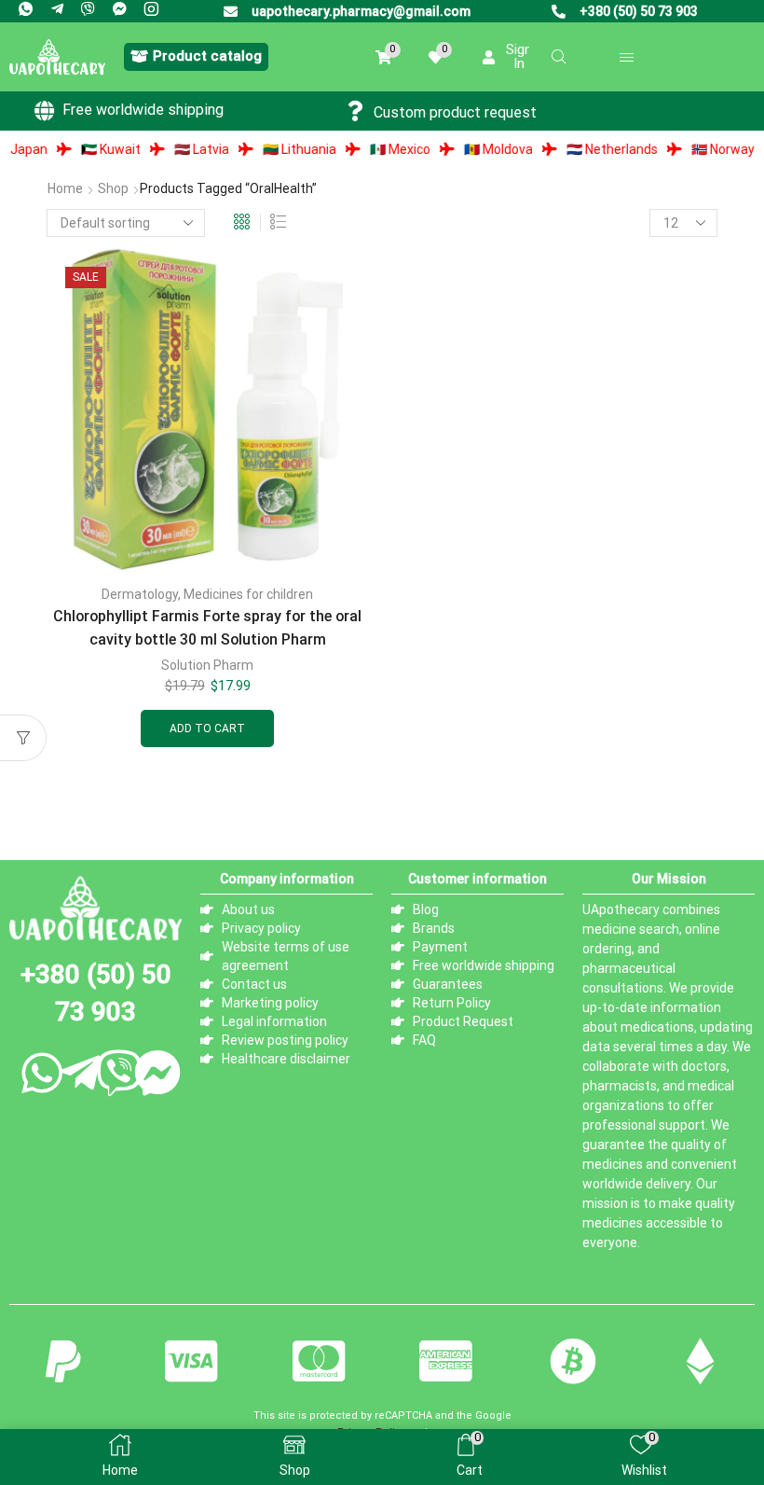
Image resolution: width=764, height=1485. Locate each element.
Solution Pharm (207, 665)
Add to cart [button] (207, 728)
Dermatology (140, 594)
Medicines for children (248, 594)
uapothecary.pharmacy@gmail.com (361, 11)
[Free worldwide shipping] (44, 111)
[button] (196, 57)
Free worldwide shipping (143, 109)
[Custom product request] (356, 111)
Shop (113, 188)
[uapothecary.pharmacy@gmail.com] (231, 12)
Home (65, 188)
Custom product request (455, 112)
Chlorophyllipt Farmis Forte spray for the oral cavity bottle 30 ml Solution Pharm (207, 627)
